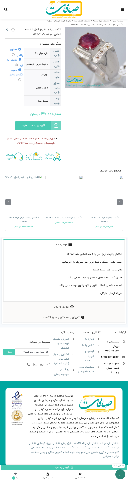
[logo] (17, 392)
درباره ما (89, 339)
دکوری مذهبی (98, 452)
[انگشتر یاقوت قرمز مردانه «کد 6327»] (104, 194)
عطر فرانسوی (37, 448)
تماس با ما (88, 345)
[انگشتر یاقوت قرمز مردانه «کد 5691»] (64, 194)
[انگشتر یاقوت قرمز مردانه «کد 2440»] (23, 194)
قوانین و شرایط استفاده (89, 356)
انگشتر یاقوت (67, 448)
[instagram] (48, 364)
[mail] (35, 364)
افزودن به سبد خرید (33, 126)
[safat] (64, 2)
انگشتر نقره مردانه (109, 443)
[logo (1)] (17, 410)
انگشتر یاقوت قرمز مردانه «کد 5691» (64, 217)
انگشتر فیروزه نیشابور (48, 443)
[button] (120, 202)
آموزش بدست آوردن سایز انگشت (61, 343)
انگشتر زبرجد (52, 448)
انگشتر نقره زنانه (90, 443)
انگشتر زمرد (81, 448)
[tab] (64, 244)
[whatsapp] (41, 364)
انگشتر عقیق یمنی (71, 443)
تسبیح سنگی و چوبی (51, 452)
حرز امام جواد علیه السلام (76, 452)
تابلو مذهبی (112, 452)
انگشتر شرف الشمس (99, 448)
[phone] (28, 364)
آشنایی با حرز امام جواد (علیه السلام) (61, 358)
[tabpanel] (64, 275)
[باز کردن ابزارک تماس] (120, 474)
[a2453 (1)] (95, 57)
